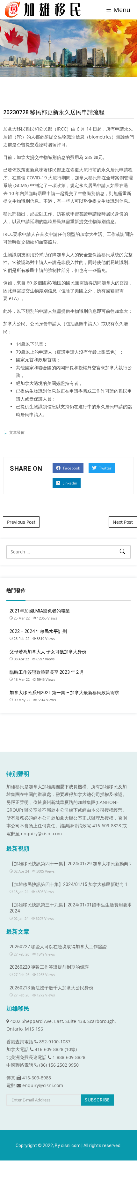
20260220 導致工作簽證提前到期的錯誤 (49, 967)
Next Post (123, 522)
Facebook (71, 468)
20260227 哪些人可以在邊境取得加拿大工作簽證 (58, 946)
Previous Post (21, 522)
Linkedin (69, 483)
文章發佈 (17, 432)
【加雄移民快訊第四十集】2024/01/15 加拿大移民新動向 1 (68, 884)
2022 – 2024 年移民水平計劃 (38, 631)
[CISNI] (45, 9)
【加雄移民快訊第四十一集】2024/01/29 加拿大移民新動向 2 (71, 863)
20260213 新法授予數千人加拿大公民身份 (51, 987)
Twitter (105, 468)
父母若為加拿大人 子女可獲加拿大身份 (48, 651)
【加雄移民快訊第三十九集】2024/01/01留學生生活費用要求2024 (71, 908)
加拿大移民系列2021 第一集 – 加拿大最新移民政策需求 (64, 692)
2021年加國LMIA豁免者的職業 (40, 610)
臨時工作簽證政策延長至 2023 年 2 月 (47, 672)
